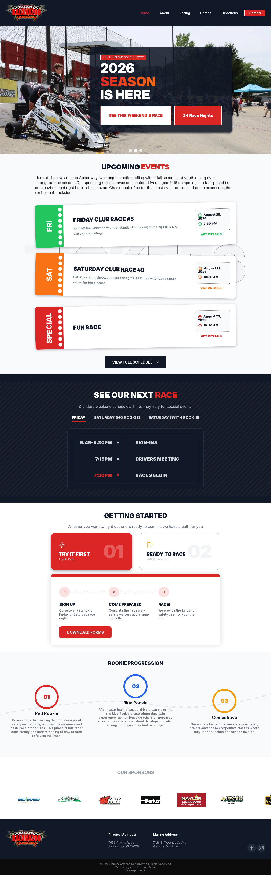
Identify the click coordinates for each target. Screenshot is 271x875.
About (164, 13)
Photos (205, 13)
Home (144, 13)
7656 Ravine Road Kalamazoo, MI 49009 (123, 844)
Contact (255, 13)
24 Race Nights (198, 115)
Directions (229, 13)
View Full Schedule (132, 362)
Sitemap (131, 870)
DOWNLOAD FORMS (85, 632)
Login (142, 870)
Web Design (123, 867)
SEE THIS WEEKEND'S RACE (136, 115)
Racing (184, 13)
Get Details (211, 234)
